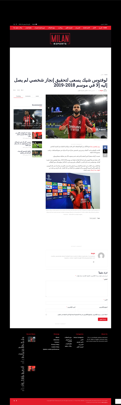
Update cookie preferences (51, 349)
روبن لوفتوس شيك (95, 146)
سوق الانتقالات (51, 28)
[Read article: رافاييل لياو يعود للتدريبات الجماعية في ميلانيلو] (37, 153)
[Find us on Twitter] (14, 24)
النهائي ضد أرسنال (95, 170)
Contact (56, 342)
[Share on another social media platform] (105, 155)
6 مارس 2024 (92, 90)
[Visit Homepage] (60, 38)
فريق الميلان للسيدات (39, 28)
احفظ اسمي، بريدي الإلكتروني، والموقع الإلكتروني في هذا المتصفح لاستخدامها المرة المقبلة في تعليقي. (82, 314)
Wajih (101, 90)
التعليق (105, 279)
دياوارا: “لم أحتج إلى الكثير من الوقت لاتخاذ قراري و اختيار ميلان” (23, 134)
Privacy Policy (55, 344)
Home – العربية (104, 24)
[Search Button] (14, 28)
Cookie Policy (55, 347)
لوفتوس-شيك (93, 218)
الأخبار (94, 28)
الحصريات (77, 28)
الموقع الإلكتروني (103, 307)
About (57, 337)
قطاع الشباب (28, 28)
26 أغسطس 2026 (36, 127)
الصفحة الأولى (68, 28)
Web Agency (104, 402)
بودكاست (60, 28)
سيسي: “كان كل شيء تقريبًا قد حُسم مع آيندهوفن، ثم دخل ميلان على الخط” (22, 143)
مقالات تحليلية (18, 28)
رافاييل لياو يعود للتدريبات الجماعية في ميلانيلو (24, 152)
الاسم (105, 300)
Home (106, 74)
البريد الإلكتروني (70, 307)
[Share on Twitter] (105, 151)
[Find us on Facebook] (16, 24)
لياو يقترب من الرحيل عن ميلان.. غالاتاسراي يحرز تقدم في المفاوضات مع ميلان (28, 124)
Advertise (56, 340)
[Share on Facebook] (105, 147)
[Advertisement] (71, 11)
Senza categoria (78, 337)
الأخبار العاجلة (86, 28)
